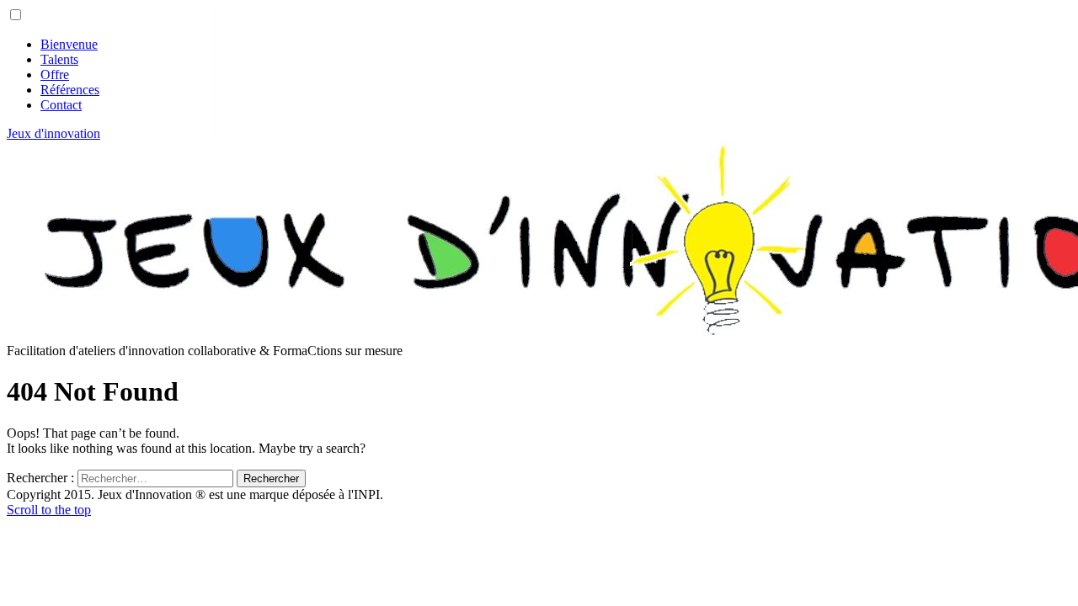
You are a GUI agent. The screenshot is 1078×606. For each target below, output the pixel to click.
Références (69, 89)
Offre (54, 74)
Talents (59, 59)
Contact (61, 105)
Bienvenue (69, 44)
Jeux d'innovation (53, 133)
